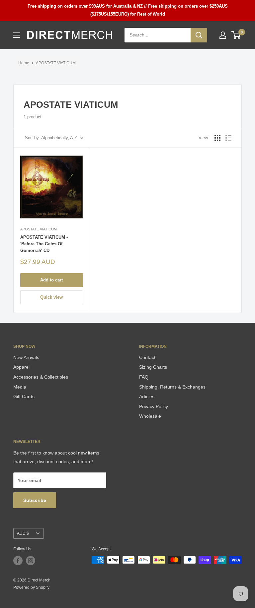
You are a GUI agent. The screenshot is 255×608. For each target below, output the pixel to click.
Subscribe (34, 500)
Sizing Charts (153, 367)
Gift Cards (24, 396)
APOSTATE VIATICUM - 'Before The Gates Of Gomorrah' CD (44, 244)
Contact (147, 357)
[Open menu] (16, 35)
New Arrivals (26, 357)
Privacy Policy (153, 406)
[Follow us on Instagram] (30, 560)
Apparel (21, 367)
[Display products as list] (228, 138)
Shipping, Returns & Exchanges (172, 387)
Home (23, 63)
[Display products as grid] (217, 138)
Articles (146, 396)
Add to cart (51, 279)
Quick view (51, 297)
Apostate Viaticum (38, 229)
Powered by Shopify (31, 587)
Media (19, 387)
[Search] (199, 35)
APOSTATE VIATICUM (56, 63)
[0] (236, 35)
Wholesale (150, 416)
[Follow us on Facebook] (18, 560)
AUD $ (23, 533)
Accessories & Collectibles (40, 377)
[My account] (222, 35)
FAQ (143, 377)
